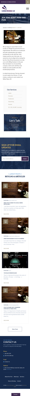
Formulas (10, 96)
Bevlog (9, 200)
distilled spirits (14, 200)
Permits (10, 104)
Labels (9, 93)
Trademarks (11, 99)
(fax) (12, 355)
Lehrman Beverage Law (8, 9)
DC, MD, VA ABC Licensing (14, 107)
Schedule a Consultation (8, 2)
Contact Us (7, 361)
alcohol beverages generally (13, 305)
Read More (6, 214)
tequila (9, 270)
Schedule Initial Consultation (15, 126)
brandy (12, 236)
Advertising (11, 101)
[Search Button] (28, 2)
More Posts (15, 329)
